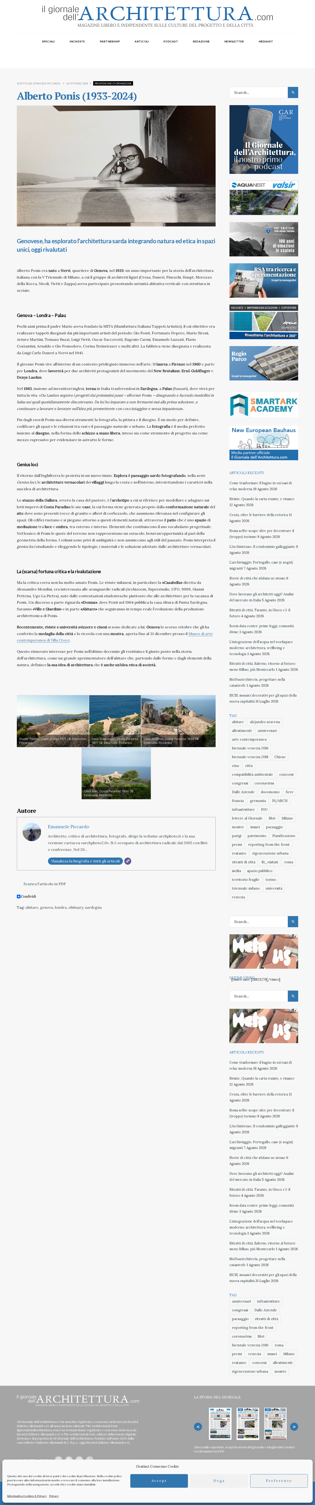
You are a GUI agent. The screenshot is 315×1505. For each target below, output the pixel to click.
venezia (238, 897)
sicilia (236, 871)
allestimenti (242, 730)
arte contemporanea (249, 739)
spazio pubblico (259, 871)
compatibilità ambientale (252, 774)
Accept (159, 1481)
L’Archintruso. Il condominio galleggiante (262, 547)
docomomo (270, 792)
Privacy (54, 1496)
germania (258, 801)
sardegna (93, 907)
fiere (290, 792)
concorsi (286, 774)
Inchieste (77, 41)
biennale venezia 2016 (250, 748)
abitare (32, 907)
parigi (236, 836)
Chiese (280, 757)
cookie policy (113, 1476)
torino (271, 879)
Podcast (170, 41)
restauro (239, 853)
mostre (238, 827)
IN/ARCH (280, 801)
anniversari (267, 730)
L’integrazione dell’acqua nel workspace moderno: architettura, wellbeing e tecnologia (261, 648)
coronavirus (264, 783)
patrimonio (257, 836)
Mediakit (266, 41)
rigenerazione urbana (270, 853)
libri (272, 818)
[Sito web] (127, 861)
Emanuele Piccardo (47, 83)
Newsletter (234, 41)
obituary (75, 907)
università (274, 888)
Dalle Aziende (243, 792)
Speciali (48, 41)
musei (255, 827)
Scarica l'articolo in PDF (44, 884)
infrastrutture (243, 809)
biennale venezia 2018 (250, 757)
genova (46, 907)
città (249, 765)
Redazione (201, 41)
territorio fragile (245, 879)
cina (235, 765)
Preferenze (279, 1481)
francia (238, 801)
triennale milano (246, 888)
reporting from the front (269, 844)
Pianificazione (284, 836)
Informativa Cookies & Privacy (27, 1496)
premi (237, 844)
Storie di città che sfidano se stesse (257, 578)
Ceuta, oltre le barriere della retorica (258, 515)
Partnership (110, 41)
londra (61, 907)
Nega (219, 1481)
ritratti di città (243, 862)
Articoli (142, 41)
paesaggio (274, 827)
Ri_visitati (270, 862)
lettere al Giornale (247, 818)
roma (288, 862)
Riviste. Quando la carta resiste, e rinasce (261, 499)
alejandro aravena (265, 722)
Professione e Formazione (113, 83)
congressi (240, 783)
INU (264, 809)
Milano (287, 818)
